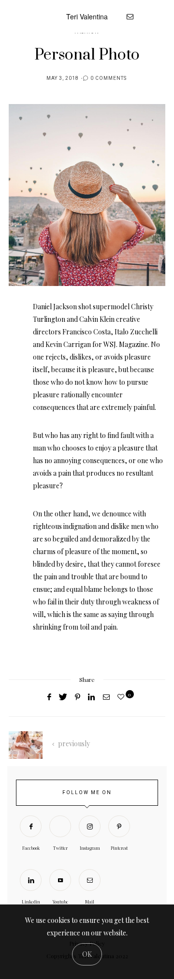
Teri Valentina (87, 16)
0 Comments (108, 78)
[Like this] (122, 696)
